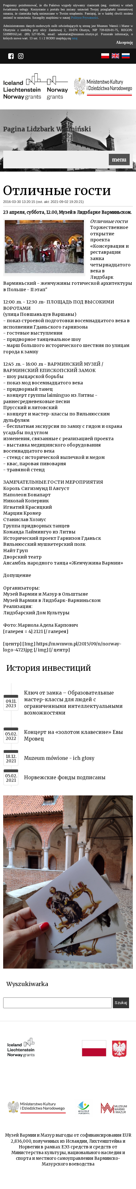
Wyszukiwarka (27, 984)
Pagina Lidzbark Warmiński (47, 129)
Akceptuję (124, 42)
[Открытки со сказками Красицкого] (68, 967)
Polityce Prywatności (84, 17)
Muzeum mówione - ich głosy (59, 758)
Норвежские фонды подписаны (64, 777)
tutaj (74, 38)
